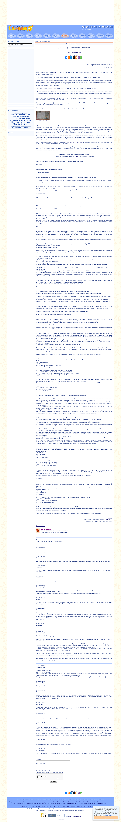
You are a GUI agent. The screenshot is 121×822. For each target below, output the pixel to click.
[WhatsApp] (81, 57)
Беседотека (101, 799)
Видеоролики (34, 801)
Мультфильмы (26, 801)
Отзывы (54, 806)
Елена (109, 518)
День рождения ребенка (21, 116)
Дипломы (44, 803)
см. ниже (50, 103)
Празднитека (71, 799)
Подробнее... (108, 815)
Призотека (25, 799)
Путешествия (92, 803)
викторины (75, 156)
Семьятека (64, 799)
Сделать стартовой (75, 806)
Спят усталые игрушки (21, 118)
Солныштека (93, 799)
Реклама (38, 806)
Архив (58, 806)
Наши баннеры (65, 806)
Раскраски (59, 801)
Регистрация (85, 29)
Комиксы (20, 801)
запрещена (91, 808)
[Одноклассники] (69, 57)
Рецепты (81, 803)
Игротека (31, 799)
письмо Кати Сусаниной (75, 142)
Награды (49, 806)
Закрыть (105, 818)
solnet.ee (47, 808)
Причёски (86, 803)
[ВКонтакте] (66, 57)
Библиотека (86, 799)
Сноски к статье (40, 526)
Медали (39, 803)
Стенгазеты (27, 803)
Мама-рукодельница (102, 803)
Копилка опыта (74, 803)
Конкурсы (11, 801)
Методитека (51, 799)
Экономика (99, 801)
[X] (74, 57)
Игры (16, 801)
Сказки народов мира (20, 115)
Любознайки (47, 41)
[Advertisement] (60, 12)
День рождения (48, 801)
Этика (88, 801)
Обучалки (17, 124)
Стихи (26, 124)
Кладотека (57, 799)
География (93, 801)
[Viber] (79, 57)
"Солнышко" (108, 519)
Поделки (65, 801)
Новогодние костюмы (60, 803)
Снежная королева (21, 113)
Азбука (76, 801)
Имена (68, 803)
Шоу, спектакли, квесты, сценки (21, 126)
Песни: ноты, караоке (20, 128)
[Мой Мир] (71, 57)
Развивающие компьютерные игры (20, 120)
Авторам (43, 806)
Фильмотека (38, 799)
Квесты (55, 801)
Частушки (109, 801)
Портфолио (33, 803)
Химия (104, 801)
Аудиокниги (20, 803)
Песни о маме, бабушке (20, 122)
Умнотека (44, 799)
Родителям (41, 41)
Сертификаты (50, 803)
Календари (41, 801)
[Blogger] (76, 57)
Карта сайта (25, 806)
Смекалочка (71, 801)
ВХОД (90, 29)
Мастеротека (78, 799)
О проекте (32, 806)
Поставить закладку (86, 806)
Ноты (15, 803)
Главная (36, 41)
